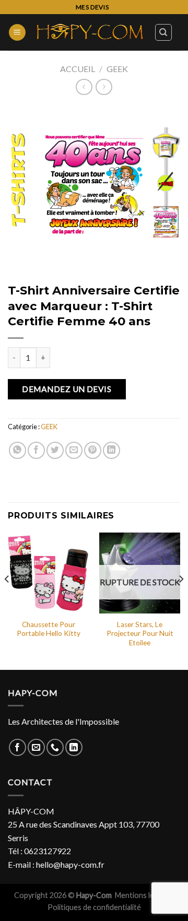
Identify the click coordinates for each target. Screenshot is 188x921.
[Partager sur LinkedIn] (111, 450)
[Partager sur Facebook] (36, 450)
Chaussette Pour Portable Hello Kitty (48, 629)
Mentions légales (144, 895)
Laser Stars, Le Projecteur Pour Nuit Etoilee (140, 633)
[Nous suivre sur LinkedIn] (74, 747)
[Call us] (55, 747)
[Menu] (17, 32)
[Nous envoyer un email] (36, 747)
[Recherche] (163, 32)
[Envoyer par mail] (74, 450)
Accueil (77, 69)
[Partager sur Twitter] (55, 450)
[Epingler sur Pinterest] (92, 450)
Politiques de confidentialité (94, 907)
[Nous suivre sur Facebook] (17, 747)
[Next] (180, 600)
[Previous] (7, 600)
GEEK (117, 69)
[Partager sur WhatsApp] (17, 450)
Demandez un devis (66, 389)
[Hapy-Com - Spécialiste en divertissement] (90, 32)
